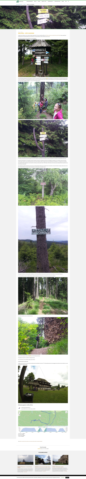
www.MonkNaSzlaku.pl (19, 4)
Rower (63, 1)
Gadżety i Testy (44, 1)
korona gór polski (31, 441)
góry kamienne (27, 441)
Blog (66, 1)
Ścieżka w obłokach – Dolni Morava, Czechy (24, 467)
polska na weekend (37, 441)
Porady (39, 1)
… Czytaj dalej (25, 471)
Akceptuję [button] (67, 477)
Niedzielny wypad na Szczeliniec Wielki (42, 466)
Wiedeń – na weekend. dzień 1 (58, 466)
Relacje (35, 1)
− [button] (19, 413)
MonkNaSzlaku (19, 1)
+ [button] (19, 411)
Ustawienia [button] (62, 477)
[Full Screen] (19, 414)
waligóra (41, 441)
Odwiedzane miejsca (29, 1)
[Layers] (66, 412)
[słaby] (38, 448)
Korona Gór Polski (57, 1)
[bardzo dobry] (39, 448)
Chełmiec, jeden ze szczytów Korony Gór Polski (53, 35)
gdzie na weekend (22, 441)
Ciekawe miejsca (50, 1)
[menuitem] (29, 1)
